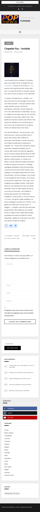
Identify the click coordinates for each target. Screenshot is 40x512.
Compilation (8, 436)
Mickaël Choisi (8, 52)
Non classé (7, 467)
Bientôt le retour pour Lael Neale (19, 390)
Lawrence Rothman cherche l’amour (20, 384)
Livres (6, 461)
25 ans (6, 430)
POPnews (25, 21)
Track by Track (9, 475)
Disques (8, 43)
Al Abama (8, 86)
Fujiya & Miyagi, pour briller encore (20, 378)
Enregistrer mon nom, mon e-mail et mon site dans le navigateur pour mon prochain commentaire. (18, 313)
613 (31, 86)
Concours (7, 441)
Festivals (7, 453)
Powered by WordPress (8, 507)
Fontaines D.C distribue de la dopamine (20, 6)
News (6, 464)
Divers (6, 450)
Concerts (7, 438)
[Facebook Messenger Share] (15, 226)
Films (6, 455)
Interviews (7, 458)
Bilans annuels (8, 433)
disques (6, 447)
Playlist (6, 469)
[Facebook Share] (6, 226)
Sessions (7, 472)
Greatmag (23, 507)
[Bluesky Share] (11, 226)
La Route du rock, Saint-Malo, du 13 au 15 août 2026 (21, 366)
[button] (18, 9)
